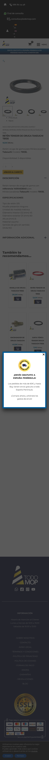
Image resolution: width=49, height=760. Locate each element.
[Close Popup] (43, 355)
